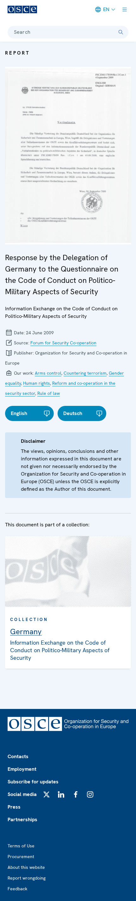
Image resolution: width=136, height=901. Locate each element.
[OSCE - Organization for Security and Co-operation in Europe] (22, 9)
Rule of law (48, 393)
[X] (46, 794)
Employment (22, 769)
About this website (26, 867)
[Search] (120, 32)
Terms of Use (21, 846)
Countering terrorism (85, 373)
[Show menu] (124, 9)
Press (14, 807)
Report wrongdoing (27, 878)
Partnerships (22, 819)
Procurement (21, 856)
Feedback (17, 889)
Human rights (36, 383)
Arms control (48, 373)
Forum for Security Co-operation (63, 343)
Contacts (18, 756)
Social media (22, 794)
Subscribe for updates (33, 781)
